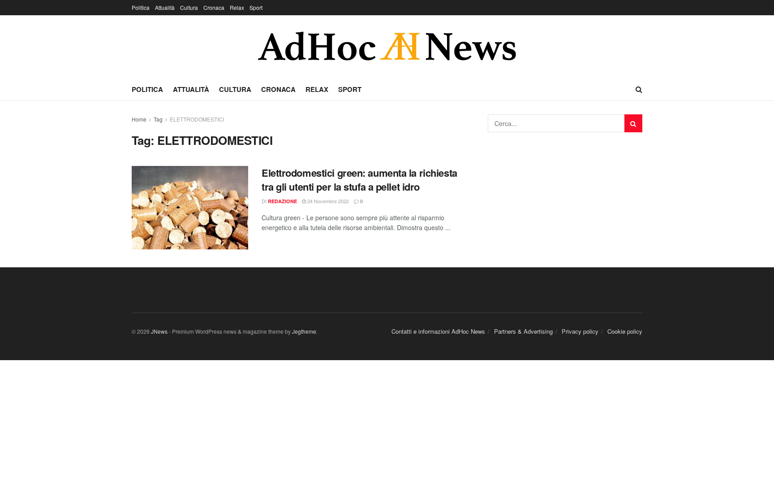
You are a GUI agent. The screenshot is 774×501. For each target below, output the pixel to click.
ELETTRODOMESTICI (197, 119)
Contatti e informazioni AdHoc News (438, 331)
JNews (159, 331)
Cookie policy (624, 331)
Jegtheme (304, 331)
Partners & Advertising (523, 331)
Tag (158, 119)
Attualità (165, 7)
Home (139, 119)
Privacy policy (580, 331)
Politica (141, 7)
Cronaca (213, 7)
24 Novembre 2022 (327, 201)
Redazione (282, 201)
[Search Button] (633, 123)
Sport (255, 7)
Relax (237, 7)
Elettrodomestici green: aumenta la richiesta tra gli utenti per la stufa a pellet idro (359, 180)
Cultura (189, 7)
